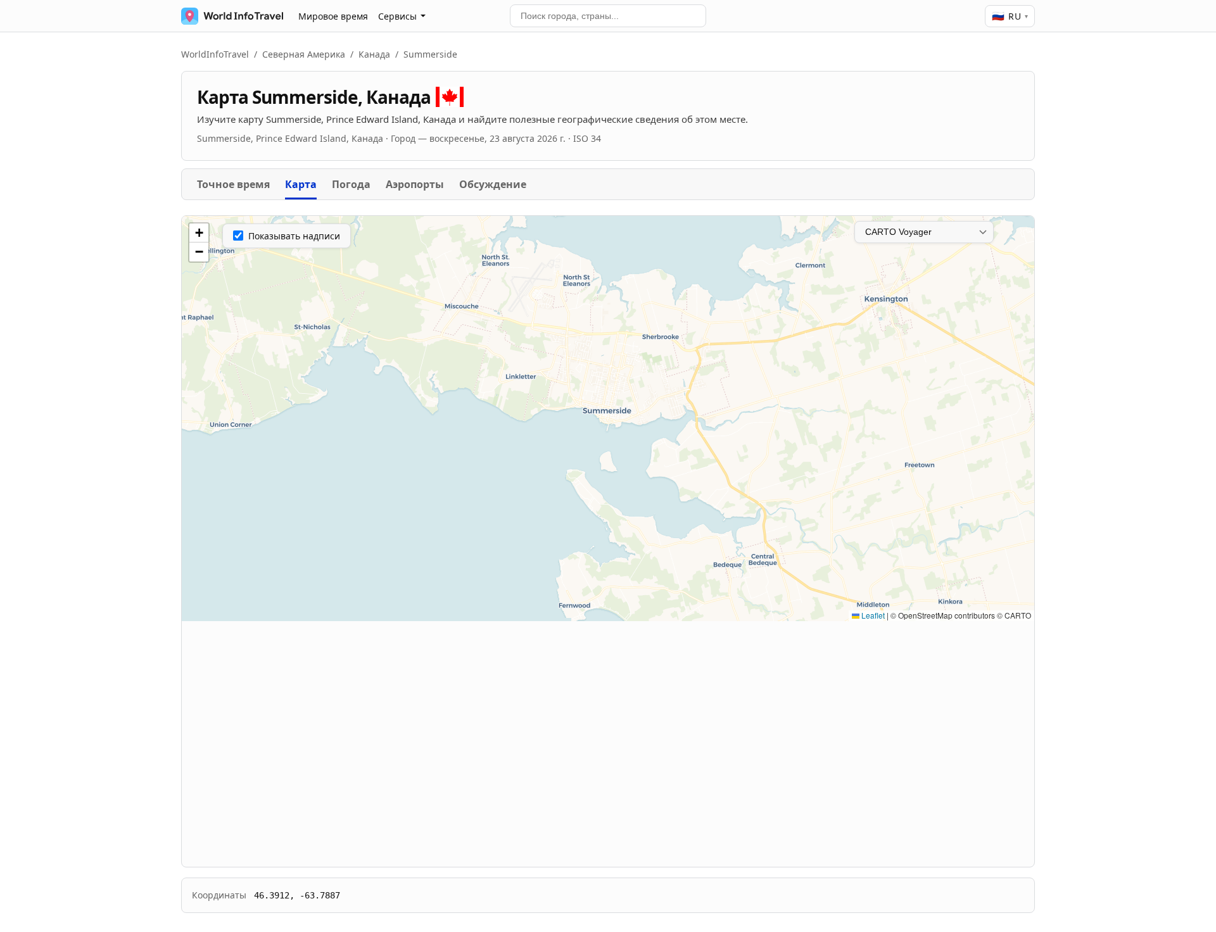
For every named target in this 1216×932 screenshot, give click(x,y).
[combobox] (608, 15)
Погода (351, 184)
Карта (301, 184)
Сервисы (397, 16)
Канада (374, 54)
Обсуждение (492, 184)
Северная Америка (303, 54)
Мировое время (333, 16)
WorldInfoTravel (215, 54)
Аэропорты (415, 184)
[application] (608, 418)
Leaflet (872, 615)
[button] (198, 233)
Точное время (233, 184)
